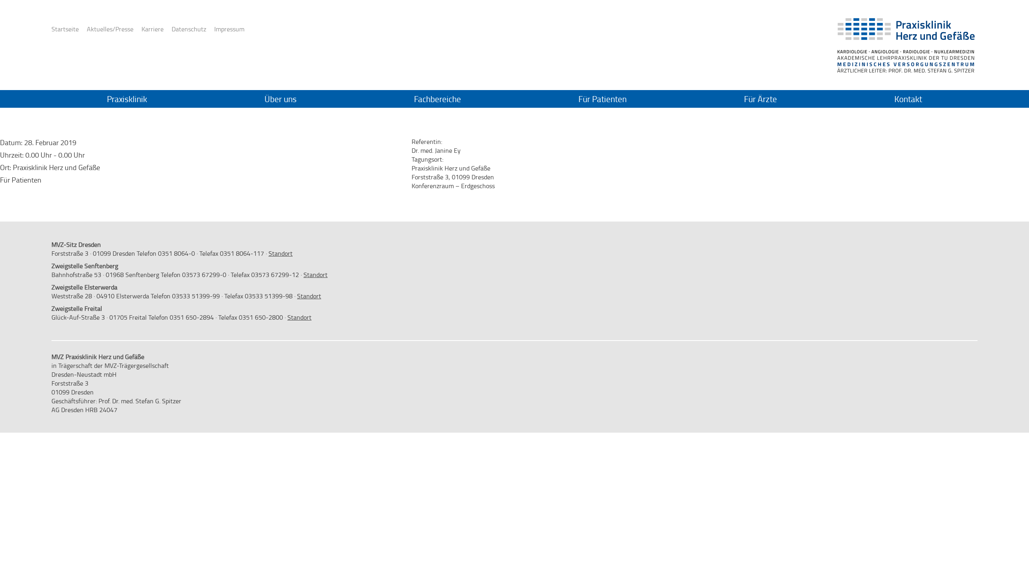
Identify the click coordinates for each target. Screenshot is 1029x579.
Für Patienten (602, 99)
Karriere (152, 29)
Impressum (229, 29)
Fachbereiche (437, 99)
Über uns (280, 99)
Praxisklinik (127, 99)
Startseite (65, 29)
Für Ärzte (760, 99)
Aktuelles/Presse (110, 29)
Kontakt (908, 99)
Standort (281, 253)
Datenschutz (189, 29)
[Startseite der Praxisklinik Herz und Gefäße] (905, 31)
